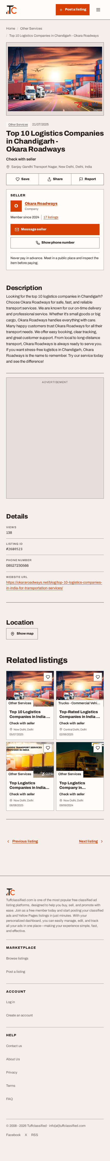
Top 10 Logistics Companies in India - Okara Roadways (28, 717)
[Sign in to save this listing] (47, 677)
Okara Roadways (41, 203)
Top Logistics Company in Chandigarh (72, 788)
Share (58, 179)
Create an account (19, 1015)
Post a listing (15, 972)
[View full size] (55, 79)
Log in (10, 1002)
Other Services (18, 124)
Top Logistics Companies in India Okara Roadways (27, 788)
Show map (25, 633)
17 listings (50, 217)
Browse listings (17, 958)
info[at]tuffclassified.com (67, 1126)
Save (25, 179)
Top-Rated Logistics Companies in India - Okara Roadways (78, 717)
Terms (10, 1086)
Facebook (13, 1135)
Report (90, 179)
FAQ (9, 1099)
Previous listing (25, 841)
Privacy (11, 1072)
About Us (13, 1059)
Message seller (33, 229)
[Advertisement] (55, 440)
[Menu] (98, 9)
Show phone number (57, 242)
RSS (34, 1135)
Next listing (88, 841)
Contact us (14, 1046)
